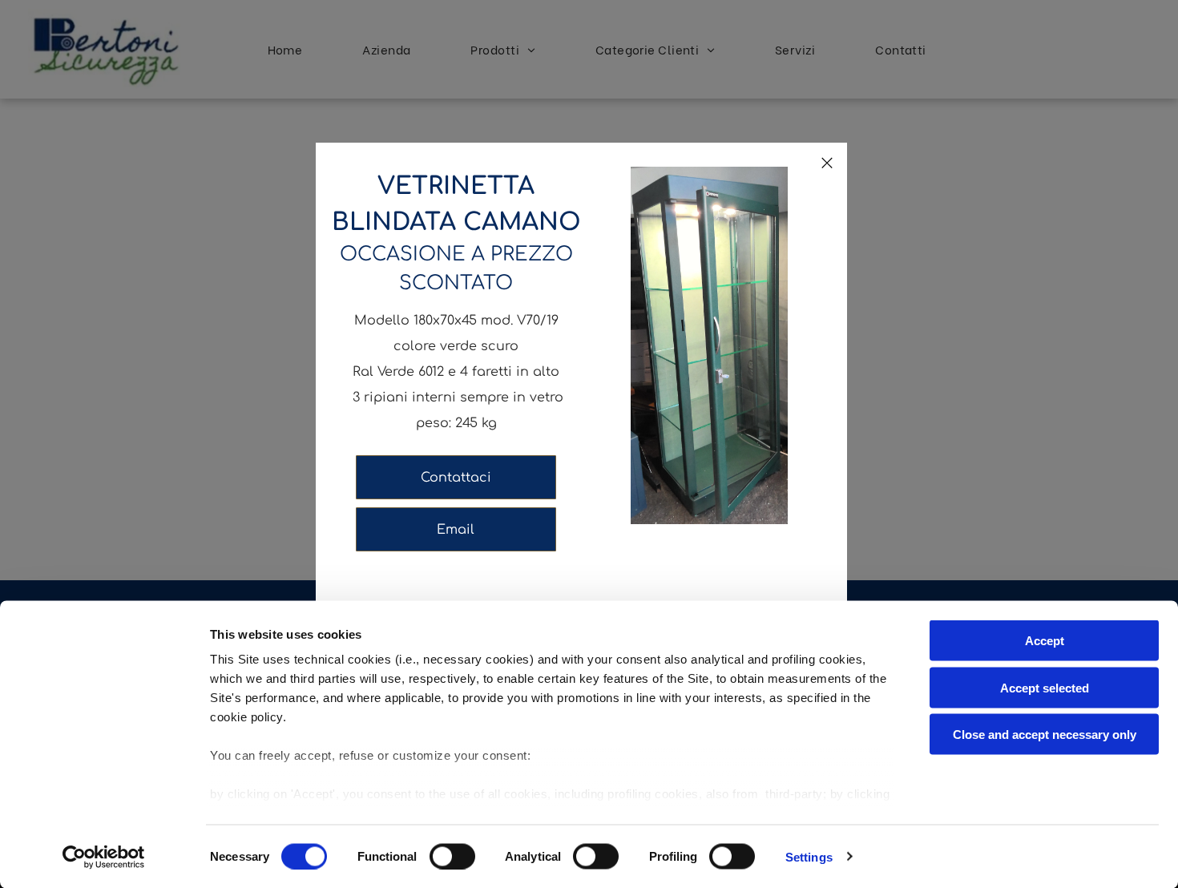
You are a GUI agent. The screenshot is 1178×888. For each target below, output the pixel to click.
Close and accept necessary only (1044, 734)
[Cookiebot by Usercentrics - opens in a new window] (104, 857)
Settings (809, 856)
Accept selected (1044, 687)
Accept (1044, 641)
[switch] (452, 856)
